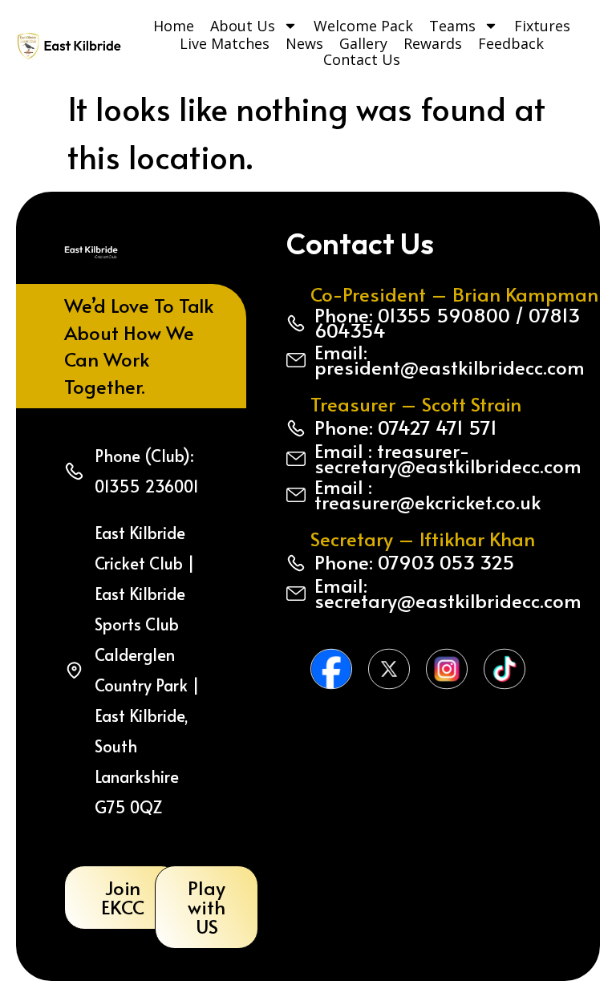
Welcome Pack (363, 25)
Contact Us (361, 59)
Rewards (432, 43)
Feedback (511, 43)
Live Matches (225, 43)
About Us (242, 25)
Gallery (363, 43)
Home (173, 25)
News (304, 43)
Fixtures (542, 25)
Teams (452, 25)
